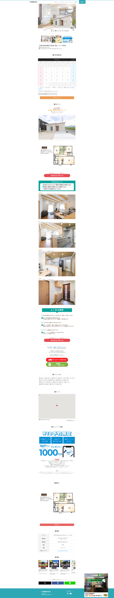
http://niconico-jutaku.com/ (63, 550)
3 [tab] (58, 33)
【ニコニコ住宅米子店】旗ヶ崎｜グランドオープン (65, 570)
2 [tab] (57, 33)
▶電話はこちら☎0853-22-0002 (57, 350)
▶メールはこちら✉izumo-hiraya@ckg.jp (57, 352)
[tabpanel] (57, 18)
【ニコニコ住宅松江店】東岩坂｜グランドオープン (54, 570)
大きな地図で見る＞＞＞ (70, 420)
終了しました (57, 97)
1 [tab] (55, 33)
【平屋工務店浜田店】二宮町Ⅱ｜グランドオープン (43, 570)
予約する (82, 1)
